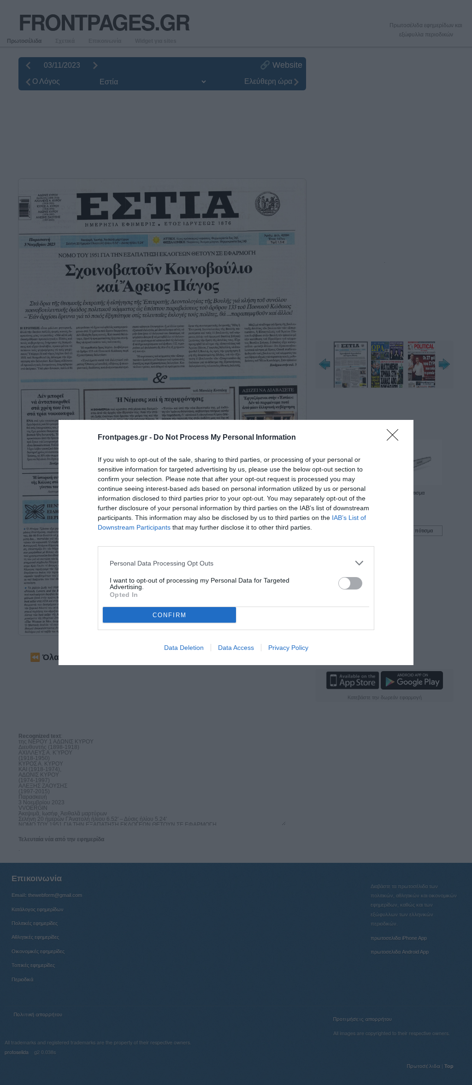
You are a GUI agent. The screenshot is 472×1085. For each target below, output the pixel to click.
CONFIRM (170, 615)
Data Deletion (184, 647)
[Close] (395, 438)
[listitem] (236, 563)
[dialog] (236, 542)
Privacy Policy (288, 647)
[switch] (350, 583)
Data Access (236, 647)
